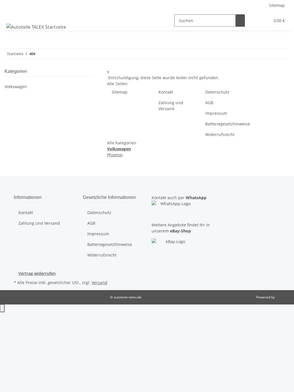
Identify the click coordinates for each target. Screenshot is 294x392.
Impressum (216, 113)
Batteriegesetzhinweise (227, 124)
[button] (254, 20)
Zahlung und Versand (170, 105)
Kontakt (165, 92)
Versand (99, 282)
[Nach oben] (2, 308)
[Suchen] (240, 20)
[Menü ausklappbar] (12, 15)
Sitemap (277, 5)
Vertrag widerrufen (37, 273)
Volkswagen (16, 86)
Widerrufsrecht (220, 134)
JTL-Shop (282, 297)
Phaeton (115, 155)
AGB (209, 102)
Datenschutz (217, 92)
